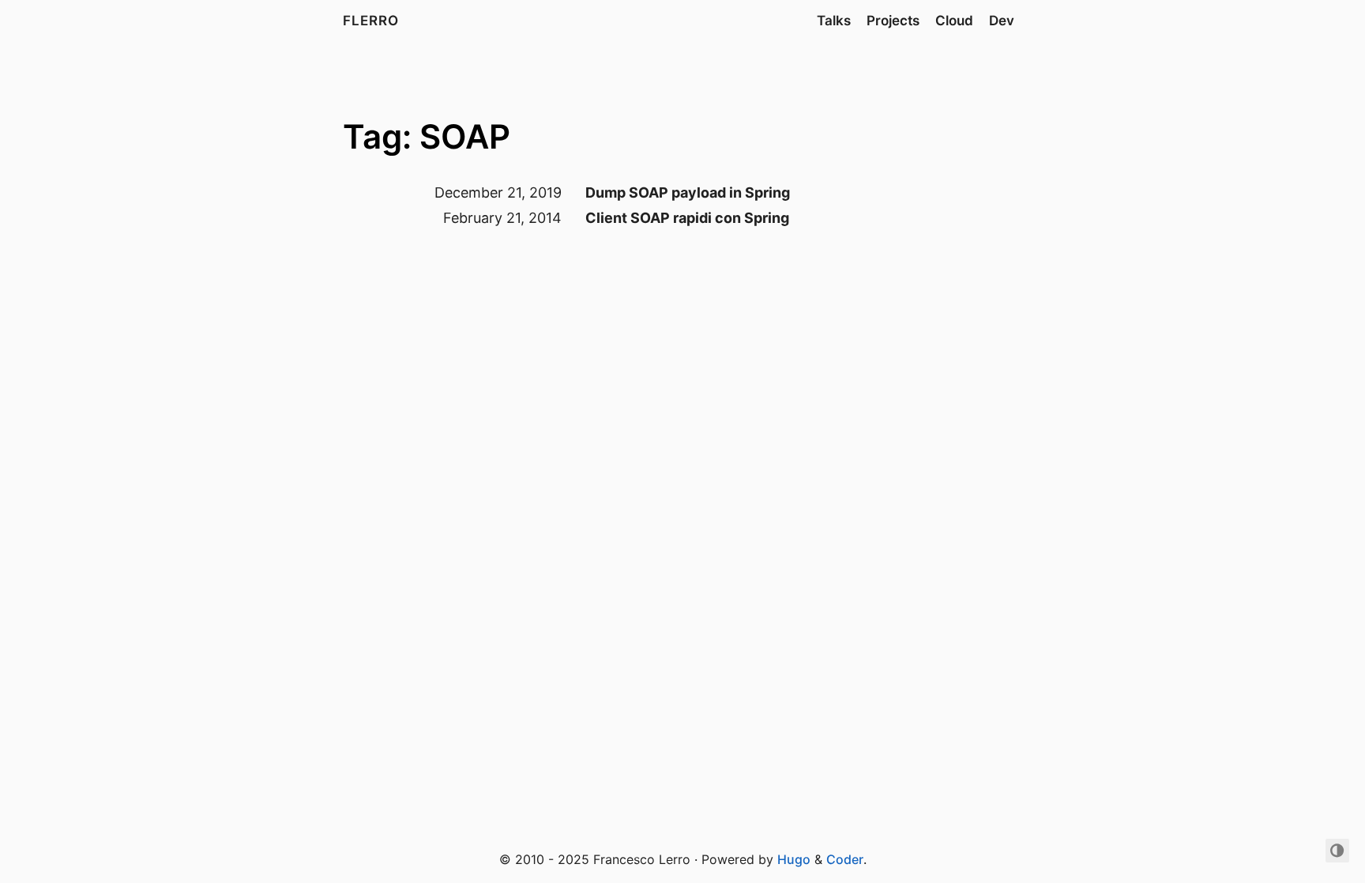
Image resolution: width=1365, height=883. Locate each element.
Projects (893, 20)
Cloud (954, 20)
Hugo (793, 859)
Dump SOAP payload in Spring (687, 192)
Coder (844, 859)
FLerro (371, 20)
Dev (1001, 20)
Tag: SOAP (426, 136)
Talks (834, 20)
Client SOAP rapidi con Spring (687, 217)
